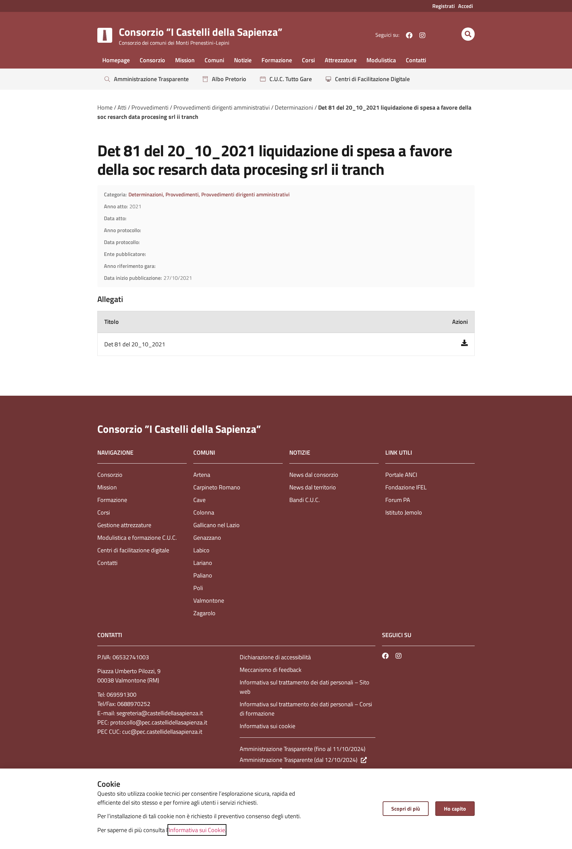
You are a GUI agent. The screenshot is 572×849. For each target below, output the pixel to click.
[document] (286, 424)
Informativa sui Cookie (197, 829)
